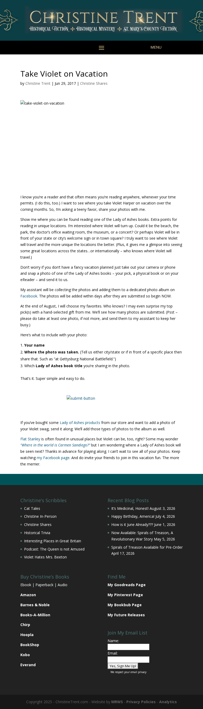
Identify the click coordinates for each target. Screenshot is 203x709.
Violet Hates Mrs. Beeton (45, 556)
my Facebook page (53, 457)
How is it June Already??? (132, 524)
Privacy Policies (141, 701)
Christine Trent (37, 83)
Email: (113, 653)
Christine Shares (94, 83)
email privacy (138, 672)
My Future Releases (126, 614)
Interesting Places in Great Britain (52, 540)
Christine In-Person (40, 516)
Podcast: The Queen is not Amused (54, 549)
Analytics (168, 701)
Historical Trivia (37, 532)
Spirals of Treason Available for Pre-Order (147, 547)
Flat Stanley (30, 438)
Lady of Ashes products (80, 422)
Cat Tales (32, 508)
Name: (113, 640)
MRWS (117, 701)
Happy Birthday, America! (132, 516)
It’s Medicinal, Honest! (130, 508)
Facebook (28, 295)
